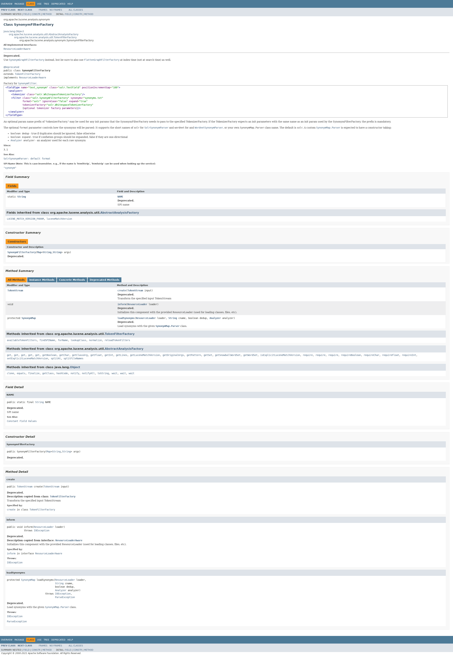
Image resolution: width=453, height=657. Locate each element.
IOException (41, 530)
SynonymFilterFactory (21, 252)
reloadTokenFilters (117, 340)
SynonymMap (29, 318)
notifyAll (88, 373)
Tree (46, 4)
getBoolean (49, 355)
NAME (120, 196)
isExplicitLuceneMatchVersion (280, 355)
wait (114, 373)
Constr (36, 14)
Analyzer (215, 318)
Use (39, 4)
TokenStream (15, 290)
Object (75, 367)
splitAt (56, 358)
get (9, 355)
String (21, 196)
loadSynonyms (125, 318)
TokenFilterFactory (27, 74)
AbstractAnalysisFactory (119, 212)
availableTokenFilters (22, 340)
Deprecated (58, 4)
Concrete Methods (72, 279)
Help (70, 4)
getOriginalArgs (173, 355)
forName (63, 340)
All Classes (76, 10)
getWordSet (250, 355)
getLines (121, 355)
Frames (43, 10)
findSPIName (47, 340)
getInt (109, 355)
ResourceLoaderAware (17, 48)
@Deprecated (11, 67)
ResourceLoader (137, 304)
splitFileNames (73, 358)
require (308, 355)
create (121, 290)
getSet (208, 355)
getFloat (96, 355)
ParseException (65, 597)
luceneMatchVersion (59, 218)
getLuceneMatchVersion (145, 355)
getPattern (194, 355)
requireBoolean (351, 355)
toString (103, 373)
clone (10, 373)
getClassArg (80, 355)
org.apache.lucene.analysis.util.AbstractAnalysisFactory (43, 34)
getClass (48, 373)
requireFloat (390, 355)
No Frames (56, 10)
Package (19, 4)
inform (121, 304)
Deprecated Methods (104, 279)
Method (47, 14)
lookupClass (78, 340)
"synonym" (10, 167)
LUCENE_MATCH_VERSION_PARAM (25, 218)
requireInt (409, 355)
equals (21, 373)
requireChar (371, 355)
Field (26, 14)
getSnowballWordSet (227, 355)
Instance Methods (41, 279)
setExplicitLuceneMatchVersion (27, 358)
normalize (95, 340)
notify (75, 373)
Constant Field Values (22, 421)
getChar (64, 355)
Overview (6, 4)
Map (39, 252)
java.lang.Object (14, 31)
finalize (33, 373)
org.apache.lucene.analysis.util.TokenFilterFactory (45, 37)
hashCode (62, 373)
